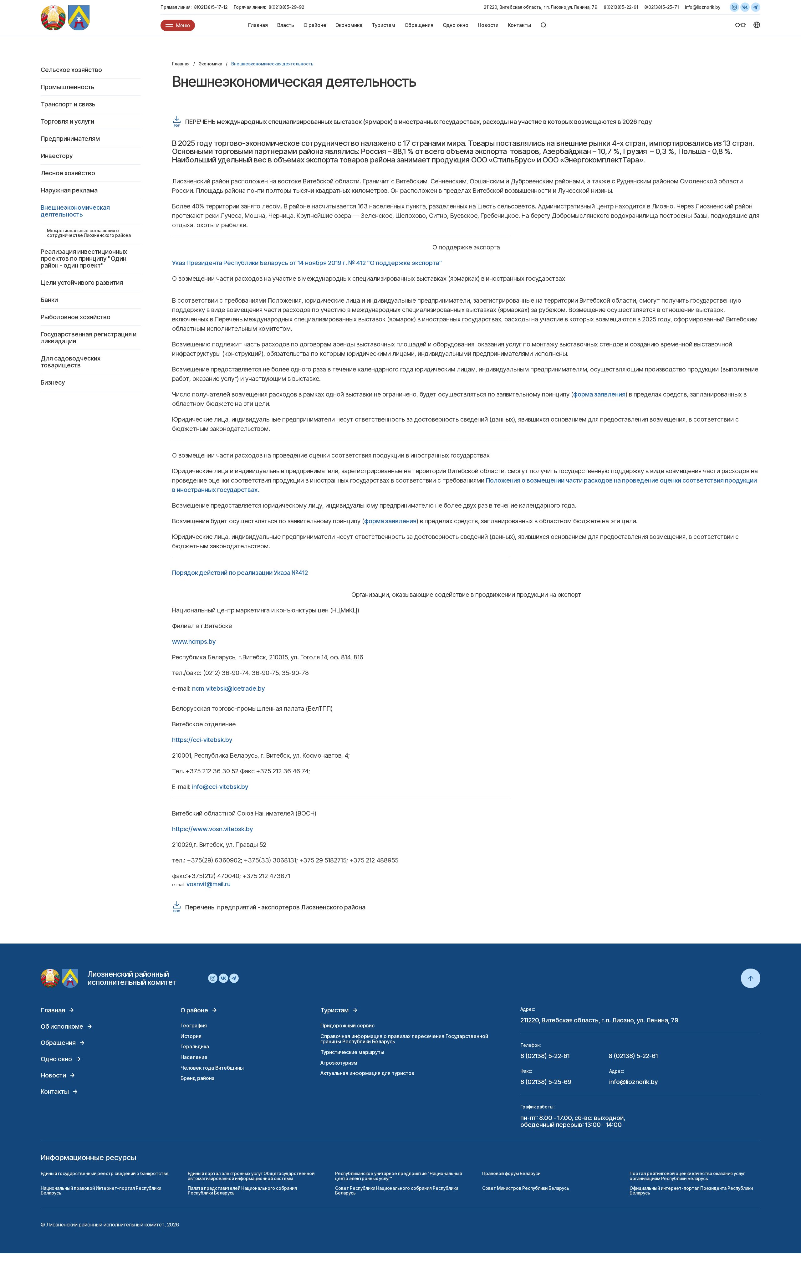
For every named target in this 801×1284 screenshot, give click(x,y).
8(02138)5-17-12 (210, 7)
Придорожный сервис (347, 1025)
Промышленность (67, 87)
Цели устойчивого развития (82, 282)
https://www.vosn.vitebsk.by (212, 829)
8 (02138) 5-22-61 (544, 1055)
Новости (488, 25)
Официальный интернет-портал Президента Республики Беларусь (691, 1190)
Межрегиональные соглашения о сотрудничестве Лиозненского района (89, 233)
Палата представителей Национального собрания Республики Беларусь (242, 1190)
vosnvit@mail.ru (208, 884)
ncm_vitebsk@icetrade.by (228, 688)
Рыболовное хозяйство (75, 317)
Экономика (349, 25)
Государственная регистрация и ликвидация (88, 337)
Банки (49, 300)
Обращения (419, 25)
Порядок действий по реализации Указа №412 (240, 572)
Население (194, 1057)
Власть (285, 25)
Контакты (519, 25)
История (191, 1036)
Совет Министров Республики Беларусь (525, 1188)
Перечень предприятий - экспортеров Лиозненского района (275, 907)
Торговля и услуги (67, 121)
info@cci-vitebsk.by (220, 786)
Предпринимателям (70, 138)
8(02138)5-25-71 (661, 7)
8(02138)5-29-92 (286, 7)
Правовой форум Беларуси (511, 1173)
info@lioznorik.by (702, 7)
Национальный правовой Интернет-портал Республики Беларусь (101, 1190)
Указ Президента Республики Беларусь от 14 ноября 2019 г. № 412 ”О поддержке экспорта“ (307, 263)
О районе (315, 25)
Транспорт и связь (68, 104)
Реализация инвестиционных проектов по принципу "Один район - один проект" (84, 258)
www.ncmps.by (194, 641)
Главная (258, 25)
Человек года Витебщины (212, 1068)
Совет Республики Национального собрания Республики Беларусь (396, 1190)
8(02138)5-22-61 (621, 7)
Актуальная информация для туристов (367, 1073)
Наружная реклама (69, 190)
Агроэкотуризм (338, 1063)
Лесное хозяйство (68, 173)
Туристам (383, 25)
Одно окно (455, 25)
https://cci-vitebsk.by (202, 740)
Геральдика (195, 1046)
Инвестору (57, 156)
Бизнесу (53, 382)
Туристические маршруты (352, 1052)
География (194, 1025)
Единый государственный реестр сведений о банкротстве (105, 1173)
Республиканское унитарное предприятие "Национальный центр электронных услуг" (398, 1176)
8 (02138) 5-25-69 (545, 1081)
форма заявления (599, 394)
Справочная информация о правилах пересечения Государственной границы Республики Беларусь (404, 1039)
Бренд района (198, 1078)
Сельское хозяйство (71, 70)
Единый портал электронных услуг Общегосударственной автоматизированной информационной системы (251, 1176)
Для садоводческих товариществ (70, 362)
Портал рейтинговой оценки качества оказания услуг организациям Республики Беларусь (687, 1176)
